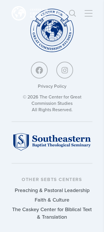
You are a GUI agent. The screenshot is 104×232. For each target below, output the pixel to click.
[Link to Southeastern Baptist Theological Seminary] (52, 149)
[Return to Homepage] (52, 31)
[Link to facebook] (39, 70)
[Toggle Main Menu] (88, 13)
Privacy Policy (52, 86)
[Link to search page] (72, 13)
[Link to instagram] (64, 70)
